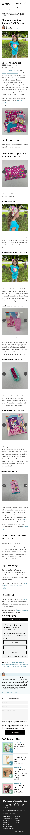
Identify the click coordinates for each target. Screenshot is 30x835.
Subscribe (17, 820)
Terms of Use (6, 824)
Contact (17, 822)
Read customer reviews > (17, 656)
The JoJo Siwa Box (8, 70)
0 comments (15, 28)
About (16, 818)
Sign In (18, 3)
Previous (4, 172)
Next (26, 172)
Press (16, 826)
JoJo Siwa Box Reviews (16, 662)
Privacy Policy (6, 820)
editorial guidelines (12, 14)
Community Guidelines (8, 818)
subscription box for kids (10, 73)
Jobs (16, 824)
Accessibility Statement (8, 828)
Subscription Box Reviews (10, 664)
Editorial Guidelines (7, 826)
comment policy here (19, 726)
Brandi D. (9, 27)
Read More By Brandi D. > (9, 692)
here (25, 519)
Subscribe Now (15, 619)
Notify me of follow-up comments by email (14, 728)
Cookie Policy (6, 822)
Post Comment (15, 732)
